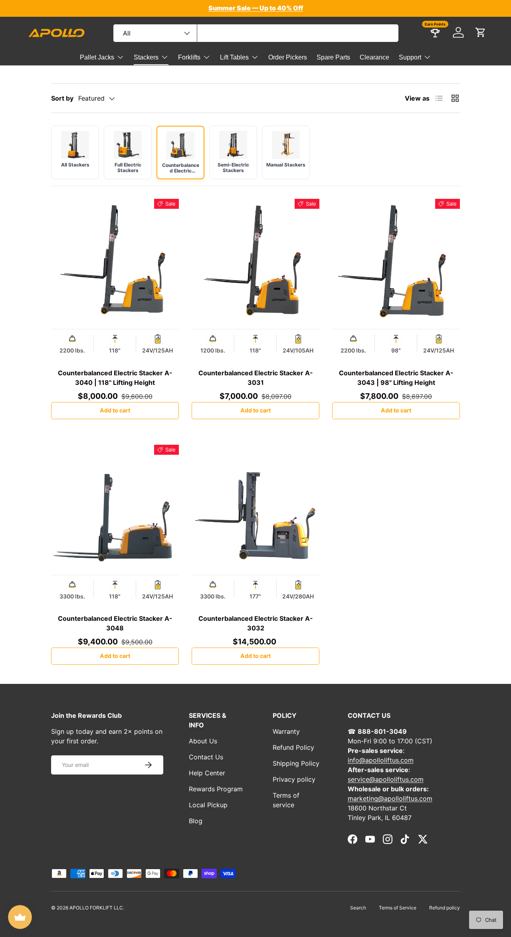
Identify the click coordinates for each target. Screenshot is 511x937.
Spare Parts (333, 57)
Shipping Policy (296, 763)
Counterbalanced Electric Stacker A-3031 (255, 377)
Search (358, 908)
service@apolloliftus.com (386, 779)
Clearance (374, 57)
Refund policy (444, 908)
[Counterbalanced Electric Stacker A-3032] (255, 509)
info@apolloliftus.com (381, 760)
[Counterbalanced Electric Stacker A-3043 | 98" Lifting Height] (396, 263)
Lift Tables (234, 57)
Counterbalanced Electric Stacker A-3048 (115, 623)
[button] (480, 32)
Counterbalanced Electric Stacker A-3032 (255, 623)
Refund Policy (293, 747)
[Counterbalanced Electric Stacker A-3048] (115, 509)
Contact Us (206, 757)
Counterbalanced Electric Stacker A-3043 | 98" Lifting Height (396, 377)
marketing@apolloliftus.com (390, 798)
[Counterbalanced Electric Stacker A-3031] (255, 263)
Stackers (146, 57)
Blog (195, 821)
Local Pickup (208, 805)
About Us (203, 741)
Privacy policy (294, 779)
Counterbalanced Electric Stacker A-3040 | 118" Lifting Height (115, 377)
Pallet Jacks (97, 57)
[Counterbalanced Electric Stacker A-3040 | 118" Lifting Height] (115, 263)
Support (410, 57)
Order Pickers (287, 57)
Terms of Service (397, 908)
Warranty (286, 731)
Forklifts (189, 57)
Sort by (62, 98)
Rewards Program (216, 789)
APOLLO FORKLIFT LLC (96, 908)
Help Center (207, 773)
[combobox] (255, 33)
